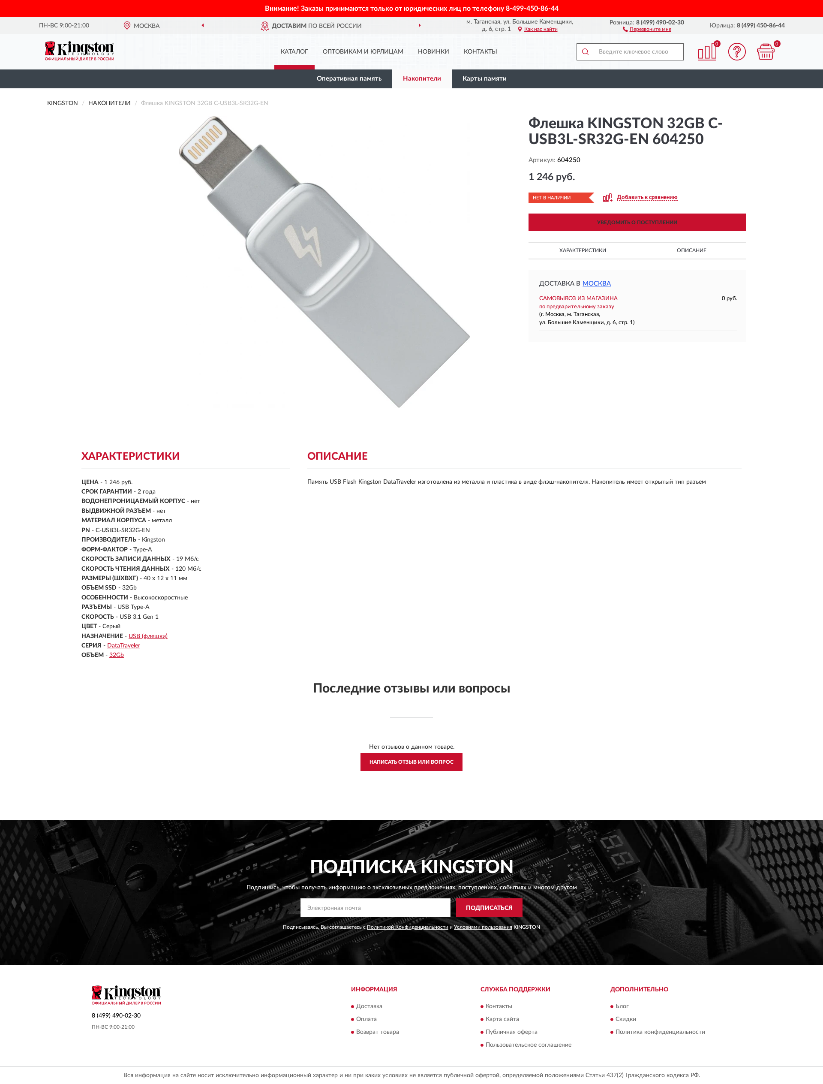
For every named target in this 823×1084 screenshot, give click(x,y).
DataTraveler (123, 646)
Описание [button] (691, 250)
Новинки (433, 52)
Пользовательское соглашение (528, 1045)
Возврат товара (377, 1032)
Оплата (366, 1019)
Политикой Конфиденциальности (407, 927)
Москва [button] (597, 283)
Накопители (422, 78)
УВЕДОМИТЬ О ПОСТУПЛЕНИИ (637, 222)
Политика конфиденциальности (660, 1032)
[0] (766, 51)
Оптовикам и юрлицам (363, 52)
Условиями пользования (483, 927)
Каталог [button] (294, 52)
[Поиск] (585, 51)
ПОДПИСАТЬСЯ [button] (489, 908)
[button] (647, 28)
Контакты (480, 52)
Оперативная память (349, 78)
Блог (622, 1006)
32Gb (116, 655)
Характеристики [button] (582, 250)
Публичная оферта (512, 1032)
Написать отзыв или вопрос (411, 762)
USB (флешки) (148, 636)
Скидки (626, 1019)
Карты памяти (485, 78)
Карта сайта (502, 1019)
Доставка (369, 1006)
